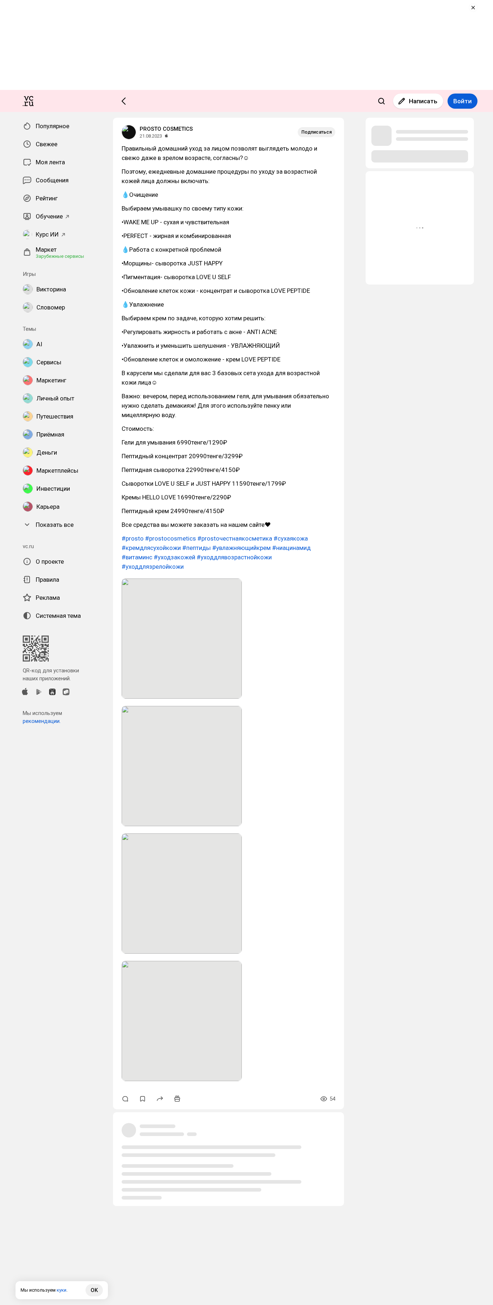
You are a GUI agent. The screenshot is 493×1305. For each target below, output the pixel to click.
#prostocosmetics (170, 538)
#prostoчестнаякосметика (234, 538)
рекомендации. (42, 721)
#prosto (133, 538)
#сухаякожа (291, 538)
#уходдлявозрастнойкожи (234, 557)
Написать (423, 101)
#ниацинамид (291, 547)
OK (94, 1290)
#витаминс (137, 557)
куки (61, 1290)
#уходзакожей (174, 557)
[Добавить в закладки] (143, 1099)
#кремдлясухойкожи (151, 547)
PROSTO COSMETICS (166, 129)
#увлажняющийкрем (241, 547)
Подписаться (316, 132)
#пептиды (196, 547)
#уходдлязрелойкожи (153, 566)
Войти (462, 101)
